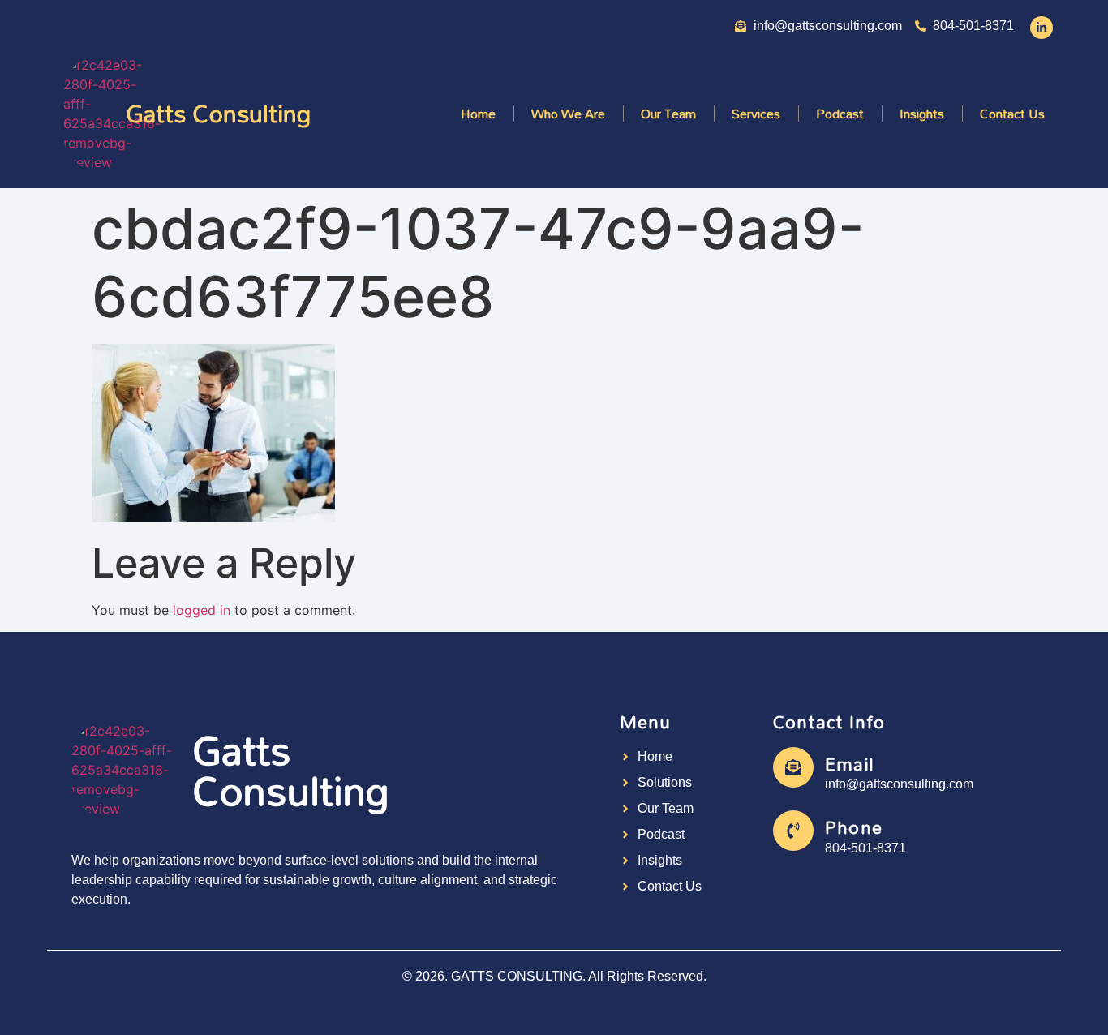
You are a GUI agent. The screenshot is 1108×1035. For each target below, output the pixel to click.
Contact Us (1012, 114)
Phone (854, 827)
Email (849, 763)
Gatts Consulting (218, 113)
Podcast (840, 114)
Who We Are (568, 114)
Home (478, 114)
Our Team (668, 114)
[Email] (793, 767)
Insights (922, 114)
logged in (201, 610)
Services (756, 114)
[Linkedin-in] (1041, 27)
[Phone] (793, 830)
